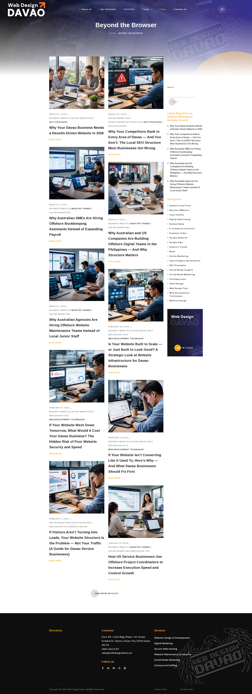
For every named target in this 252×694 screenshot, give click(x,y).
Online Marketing (81, 118)
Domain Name (176, 224)
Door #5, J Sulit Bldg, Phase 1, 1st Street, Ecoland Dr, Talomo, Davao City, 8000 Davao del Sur (126, 640)
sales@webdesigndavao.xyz (117, 652)
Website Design (78, 526)
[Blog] (114, 668)
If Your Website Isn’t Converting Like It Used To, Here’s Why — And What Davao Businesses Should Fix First (134, 463)
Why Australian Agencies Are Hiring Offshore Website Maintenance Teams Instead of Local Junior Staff (74, 328)
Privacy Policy (187, 689)
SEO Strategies (58, 122)
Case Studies (176, 215)
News (172, 251)
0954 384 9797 (110, 649)
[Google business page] (125, 668)
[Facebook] (103, 668)
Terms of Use (160, 689)
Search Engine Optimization (125, 122)
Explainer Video (178, 233)
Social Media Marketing (182, 274)
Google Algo (176, 242)
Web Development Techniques (126, 338)
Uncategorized (117, 126)
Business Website (59, 118)
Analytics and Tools (180, 205)
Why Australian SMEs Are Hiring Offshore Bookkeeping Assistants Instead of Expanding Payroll (76, 226)
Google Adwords (178, 238)
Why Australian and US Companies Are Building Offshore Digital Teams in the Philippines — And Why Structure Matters (132, 244)
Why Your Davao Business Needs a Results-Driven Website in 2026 (76, 130)
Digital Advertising (179, 219)
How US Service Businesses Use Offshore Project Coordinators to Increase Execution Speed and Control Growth (135, 565)
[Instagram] (119, 668)
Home (112, 33)
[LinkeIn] (108, 668)
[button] (172, 637)
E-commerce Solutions (182, 228)
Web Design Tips (117, 334)
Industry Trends (81, 208)
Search (170, 87)
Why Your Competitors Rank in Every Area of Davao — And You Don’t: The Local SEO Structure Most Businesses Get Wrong (134, 140)
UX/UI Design (176, 283)
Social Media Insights (181, 270)
